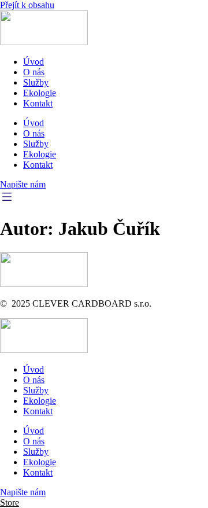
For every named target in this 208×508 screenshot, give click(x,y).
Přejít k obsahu (27, 5)
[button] (9, 502)
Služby (36, 82)
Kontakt (38, 103)
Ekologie (39, 93)
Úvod (33, 62)
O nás (33, 72)
